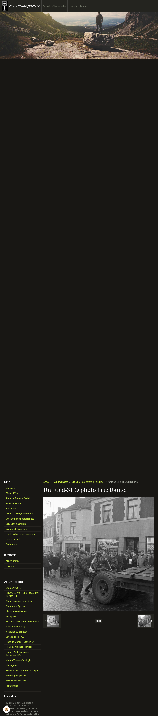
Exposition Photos (14, 503)
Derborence (11, 544)
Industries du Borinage (16, 632)
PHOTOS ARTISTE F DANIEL (19, 647)
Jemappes (11, 616)
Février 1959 (12, 493)
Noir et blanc (12, 686)
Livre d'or (73, 6)
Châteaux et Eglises (15, 606)
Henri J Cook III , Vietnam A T (19, 513)
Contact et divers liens (16, 529)
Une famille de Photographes (20, 519)
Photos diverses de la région (19, 601)
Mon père (10, 488)
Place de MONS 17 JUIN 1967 (20, 642)
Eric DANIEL (11, 508)
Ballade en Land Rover (16, 680)
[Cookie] (6, 709)
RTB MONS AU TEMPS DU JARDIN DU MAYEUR (22, 594)
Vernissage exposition (16, 675)
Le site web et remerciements (20, 534)
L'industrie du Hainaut (16, 611)
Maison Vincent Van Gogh (18, 660)
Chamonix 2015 (13, 588)
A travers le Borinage (16, 626)
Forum (83, 6)
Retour (98, 621)
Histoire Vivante (13, 539)
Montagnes (11, 665)
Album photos (59, 6)
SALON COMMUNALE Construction (22, 621)
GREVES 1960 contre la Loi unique (88, 482)
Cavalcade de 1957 (15, 637)
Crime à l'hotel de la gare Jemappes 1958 (18, 653)
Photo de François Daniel (18, 498)
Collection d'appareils (16, 524)
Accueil (46, 6)
